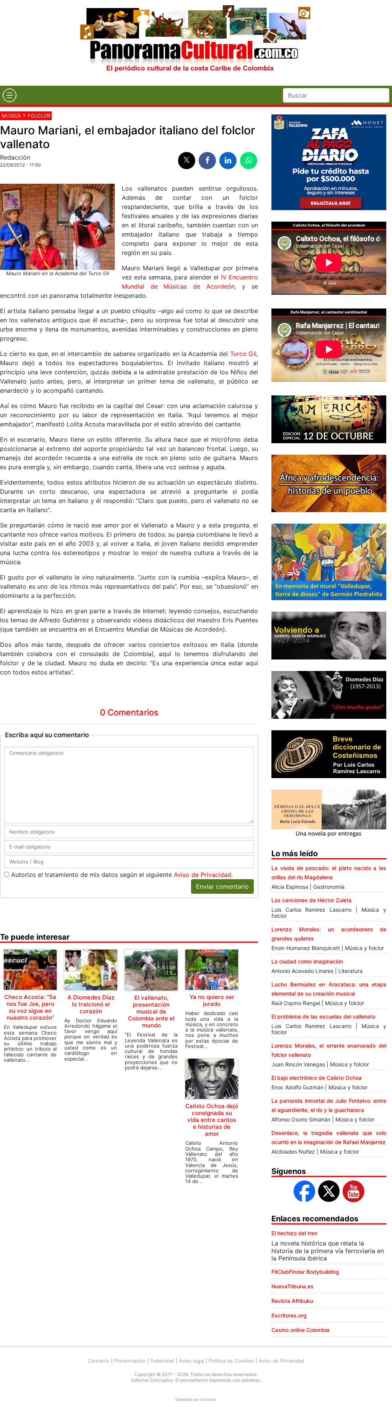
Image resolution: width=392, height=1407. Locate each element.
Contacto (98, 1361)
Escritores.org (289, 1315)
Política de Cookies (231, 1361)
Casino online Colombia (300, 1330)
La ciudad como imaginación (307, 961)
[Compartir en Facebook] (207, 160)
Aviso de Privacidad (202, 874)
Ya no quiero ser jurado (211, 1000)
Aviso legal (191, 1361)
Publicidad (162, 1361)
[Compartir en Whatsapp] (248, 160)
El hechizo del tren (294, 1233)
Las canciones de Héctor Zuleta (311, 900)
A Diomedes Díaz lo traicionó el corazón (90, 1004)
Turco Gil (243, 353)
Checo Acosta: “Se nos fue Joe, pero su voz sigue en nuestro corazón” (30, 1007)
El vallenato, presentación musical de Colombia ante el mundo (151, 1011)
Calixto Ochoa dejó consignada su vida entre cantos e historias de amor (211, 1119)
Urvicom (208, 1399)
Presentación (129, 1361)
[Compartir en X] (186, 160)
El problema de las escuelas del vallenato (323, 1016)
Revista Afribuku (292, 1301)
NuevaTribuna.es (292, 1286)
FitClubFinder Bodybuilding (305, 1271)
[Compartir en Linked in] (228, 160)
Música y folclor (26, 116)
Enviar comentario (222, 886)
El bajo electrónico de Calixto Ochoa (316, 1077)
